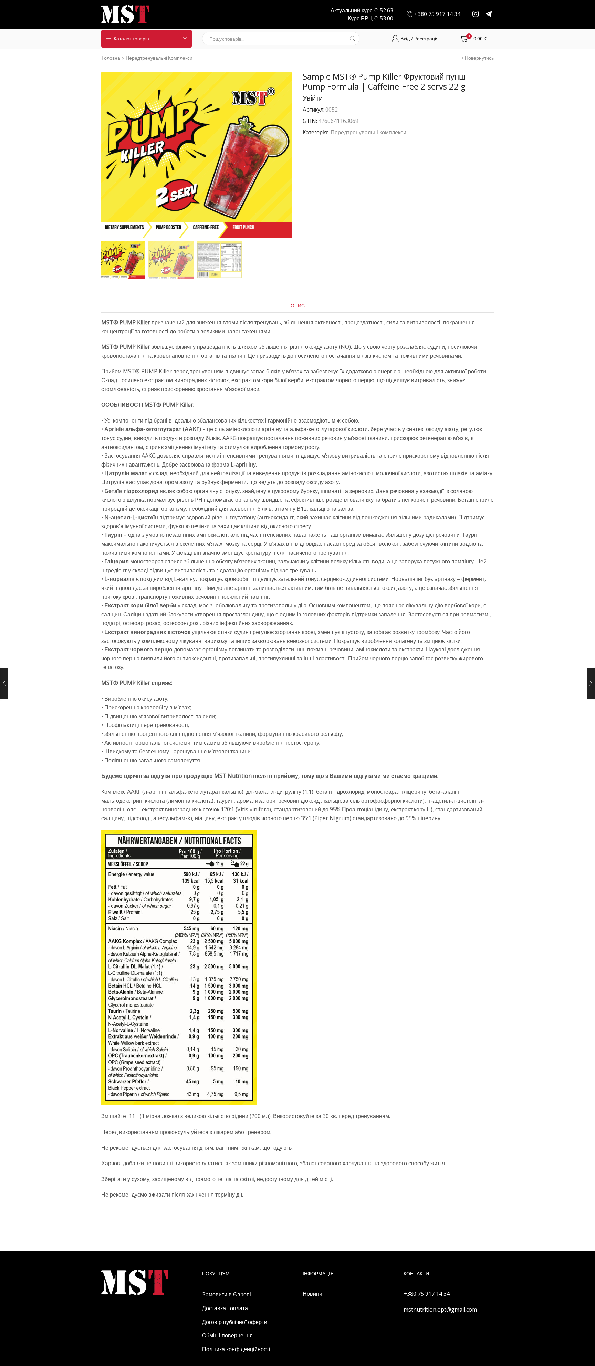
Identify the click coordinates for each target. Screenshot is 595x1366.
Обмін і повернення (227, 1335)
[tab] (297, 305)
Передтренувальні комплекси (159, 57)
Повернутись (479, 57)
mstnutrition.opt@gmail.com (440, 1309)
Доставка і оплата (225, 1308)
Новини (312, 1293)
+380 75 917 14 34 (427, 1293)
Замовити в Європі (226, 1294)
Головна (111, 57)
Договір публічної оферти (234, 1322)
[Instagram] (475, 14)
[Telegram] (489, 14)
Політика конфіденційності (236, 1349)
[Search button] (352, 38)
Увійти (313, 98)
